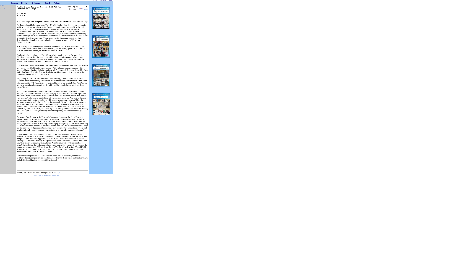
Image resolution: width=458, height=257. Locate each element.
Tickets (54, 3)
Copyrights (54, 175)
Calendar (11, 3)
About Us (40, 175)
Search (46, 3)
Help (58, 175)
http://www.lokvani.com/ (63, 172)
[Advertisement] (7, 47)
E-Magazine (33, 3)
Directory (22, 3)
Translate (86, 9)
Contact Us (47, 175)
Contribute (2, 8)
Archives (2, 5)
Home (35, 175)
